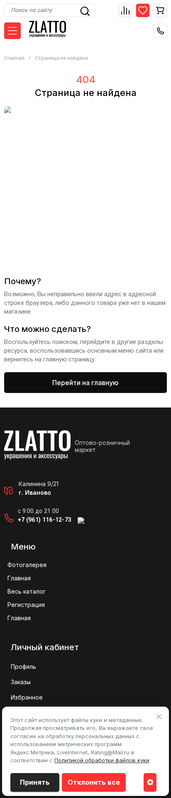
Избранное (27, 697)
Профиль (23, 666)
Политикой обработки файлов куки (101, 760)
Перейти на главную (85, 382)
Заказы (21, 681)
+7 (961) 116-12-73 (44, 519)
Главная (14, 58)
